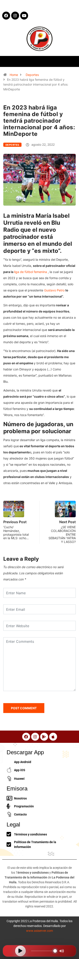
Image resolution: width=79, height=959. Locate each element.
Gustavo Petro (54, 290)
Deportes (32, 75)
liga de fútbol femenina (30, 272)
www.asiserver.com (39, 930)
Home (14, 75)
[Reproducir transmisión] (20, 951)
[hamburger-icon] (72, 61)
